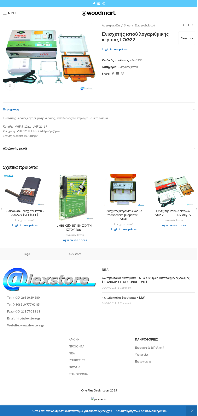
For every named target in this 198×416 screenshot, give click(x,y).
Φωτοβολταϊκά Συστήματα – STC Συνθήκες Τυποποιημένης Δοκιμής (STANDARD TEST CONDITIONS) (145, 280)
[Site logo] (99, 12)
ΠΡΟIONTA (76, 346)
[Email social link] (98, 3)
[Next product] (192, 25)
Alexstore (186, 38)
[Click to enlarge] (10, 85)
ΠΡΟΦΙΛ (74, 367)
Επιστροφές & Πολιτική (149, 347)
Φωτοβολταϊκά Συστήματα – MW (123, 298)
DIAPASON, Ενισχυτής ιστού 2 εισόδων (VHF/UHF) (24, 213)
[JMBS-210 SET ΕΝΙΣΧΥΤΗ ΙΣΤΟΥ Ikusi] (74, 198)
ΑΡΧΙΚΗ (74, 339)
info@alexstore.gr (28, 318)
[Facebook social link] (94, 3)
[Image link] (49, 279)
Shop (127, 25)
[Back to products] (188, 25)
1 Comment (124, 287)
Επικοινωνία (143, 361)
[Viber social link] (103, 3)
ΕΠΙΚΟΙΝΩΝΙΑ (78, 374)
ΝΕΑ (72, 353)
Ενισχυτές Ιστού (145, 25)
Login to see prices (114, 49)
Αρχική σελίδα (111, 25)
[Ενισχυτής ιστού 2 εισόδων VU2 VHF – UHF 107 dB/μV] (173, 190)
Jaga (27, 254)
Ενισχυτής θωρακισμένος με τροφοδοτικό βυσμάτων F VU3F (124, 215)
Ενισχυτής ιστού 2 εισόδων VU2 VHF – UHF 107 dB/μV (173, 213)
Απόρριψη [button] (192, 411)
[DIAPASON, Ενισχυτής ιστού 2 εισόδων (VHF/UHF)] (25, 190)
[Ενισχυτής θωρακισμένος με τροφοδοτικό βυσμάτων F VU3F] (124, 190)
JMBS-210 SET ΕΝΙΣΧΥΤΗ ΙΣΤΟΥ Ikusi (74, 228)
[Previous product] (183, 25)
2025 (99, 390)
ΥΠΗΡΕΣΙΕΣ (77, 360)
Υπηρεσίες (141, 354)
